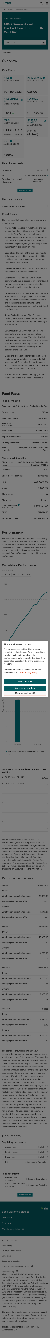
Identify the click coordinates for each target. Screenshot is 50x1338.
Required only (25, 681)
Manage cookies (23, 693)
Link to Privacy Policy (27, 672)
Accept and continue (25, 688)
